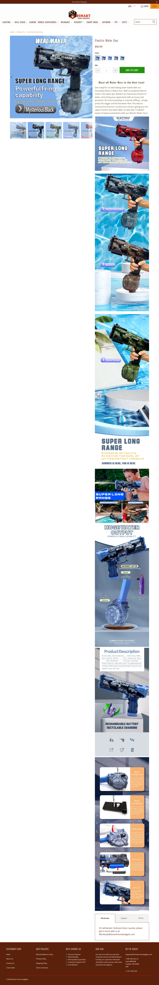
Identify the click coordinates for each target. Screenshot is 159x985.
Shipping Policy (41, 963)
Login (146, 6)
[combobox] (145, 22)
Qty (96, 65)
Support (124, 918)
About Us (9, 959)
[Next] (91, 77)
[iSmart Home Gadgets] (79, 14)
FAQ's (8, 954)
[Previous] (12, 77)
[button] (7, 22)
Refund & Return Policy (44, 954)
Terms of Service (42, 968)
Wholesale (105, 918)
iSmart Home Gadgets (20, 979)
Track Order (10, 968)
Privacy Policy (41, 959)
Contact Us (10, 963)
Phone (141, 918)
